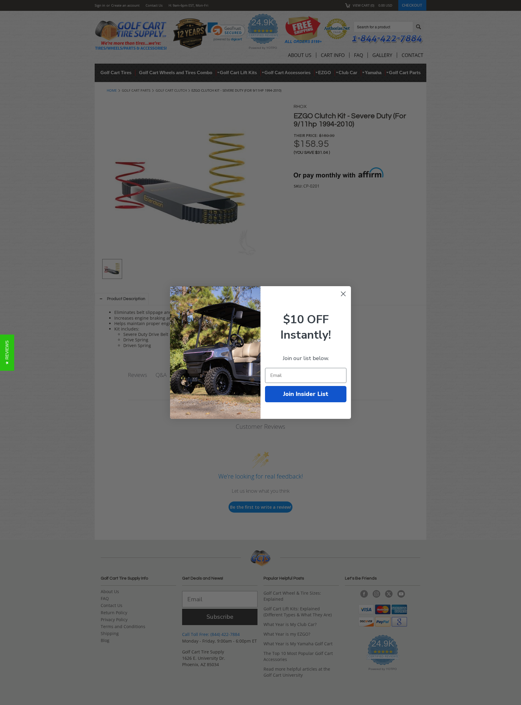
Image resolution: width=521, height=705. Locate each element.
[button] (7, 352)
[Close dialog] (343, 294)
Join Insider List (305, 394)
